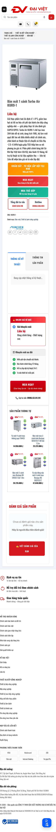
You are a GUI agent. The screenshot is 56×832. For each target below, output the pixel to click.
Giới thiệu (3, 662)
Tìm (51, 17)
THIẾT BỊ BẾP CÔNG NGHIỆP (24, 33)
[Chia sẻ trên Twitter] (20, 232)
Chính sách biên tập (6, 635)
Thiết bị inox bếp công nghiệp (10, 693)
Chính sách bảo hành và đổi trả (10, 620)
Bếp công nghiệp (5, 688)
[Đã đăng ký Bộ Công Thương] (10, 821)
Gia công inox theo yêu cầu (9, 718)
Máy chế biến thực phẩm (8, 698)
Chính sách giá (5, 645)
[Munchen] (16, 228)
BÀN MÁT (30, 35)
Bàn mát (18, 219)
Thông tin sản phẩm (37, 260)
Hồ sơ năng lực (5, 667)
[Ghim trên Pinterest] (30, 232)
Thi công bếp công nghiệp (8, 713)
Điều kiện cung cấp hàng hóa (9, 640)
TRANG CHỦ (8, 33)
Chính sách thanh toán (7, 730)
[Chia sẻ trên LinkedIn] (35, 232)
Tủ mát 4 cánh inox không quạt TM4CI (18, 437)
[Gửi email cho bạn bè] (25, 232)
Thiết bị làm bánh (6, 703)
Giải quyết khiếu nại (6, 650)
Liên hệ (2, 671)
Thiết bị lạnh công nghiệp (29, 219)
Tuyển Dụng (4, 739)
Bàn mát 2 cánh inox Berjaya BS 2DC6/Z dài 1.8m (18, 475)
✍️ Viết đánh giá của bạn (27, 548)
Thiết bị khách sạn (6, 708)
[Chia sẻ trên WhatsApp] (10, 232)
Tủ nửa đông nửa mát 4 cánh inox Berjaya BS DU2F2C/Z (38, 477)
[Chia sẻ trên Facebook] (15, 232)
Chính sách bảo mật (6, 625)
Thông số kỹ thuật (17, 261)
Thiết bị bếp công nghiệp (8, 684)
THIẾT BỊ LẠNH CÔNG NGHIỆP (14, 35)
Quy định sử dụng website (9, 735)
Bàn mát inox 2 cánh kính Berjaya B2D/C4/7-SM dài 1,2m (38, 440)
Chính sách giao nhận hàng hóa (10, 630)
